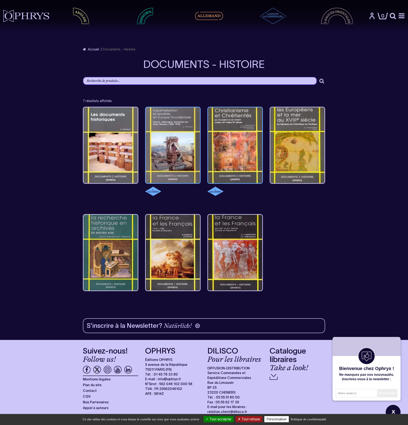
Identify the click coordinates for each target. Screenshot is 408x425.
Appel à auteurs (95, 408)
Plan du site (92, 385)
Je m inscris (387, 393)
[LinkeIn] (128, 369)
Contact (90, 391)
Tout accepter (219, 419)
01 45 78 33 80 (166, 374)
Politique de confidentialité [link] (308, 419)
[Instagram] (107, 369)
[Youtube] (118, 369)
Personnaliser (276, 419)
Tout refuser (250, 419)
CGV (87, 396)
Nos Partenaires (96, 402)
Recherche (322, 80)
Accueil (93, 49)
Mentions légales (96, 379)
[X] (97, 369)
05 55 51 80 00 (228, 397)
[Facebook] (87, 369)
